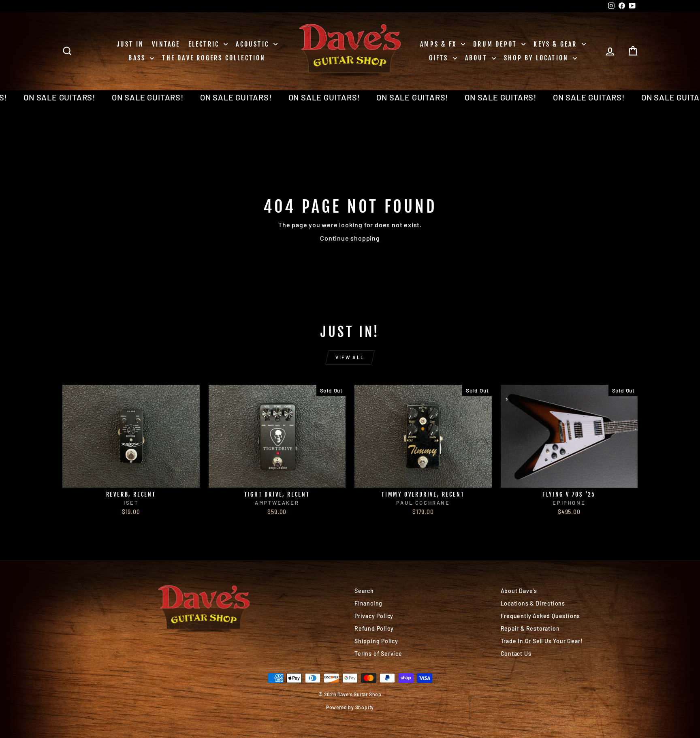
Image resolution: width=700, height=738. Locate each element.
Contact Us (516, 653)
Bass (138, 58)
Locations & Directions (533, 603)
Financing (368, 603)
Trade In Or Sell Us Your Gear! (542, 641)
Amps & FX (439, 44)
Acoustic (253, 44)
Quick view (131, 479)
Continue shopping (350, 238)
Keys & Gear (556, 44)
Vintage (166, 44)
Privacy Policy (373, 615)
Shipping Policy (376, 641)
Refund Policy (373, 628)
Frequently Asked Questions (540, 615)
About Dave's (519, 590)
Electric (205, 44)
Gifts (440, 58)
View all (349, 357)
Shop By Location (537, 58)
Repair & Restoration (530, 628)
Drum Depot (496, 44)
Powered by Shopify (350, 707)
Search (364, 590)
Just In (130, 44)
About (477, 58)
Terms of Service (378, 653)
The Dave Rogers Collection (213, 58)
